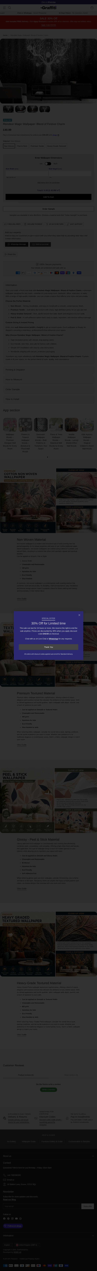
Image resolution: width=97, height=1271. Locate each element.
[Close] (79, 615)
